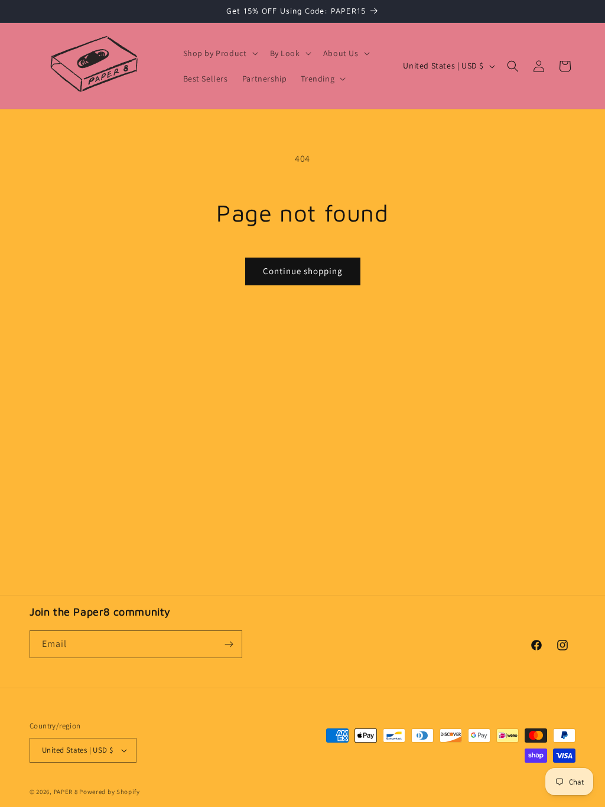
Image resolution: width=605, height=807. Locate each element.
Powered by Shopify (109, 792)
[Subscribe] (229, 644)
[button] (219, 53)
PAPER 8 (66, 792)
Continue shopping (303, 270)
